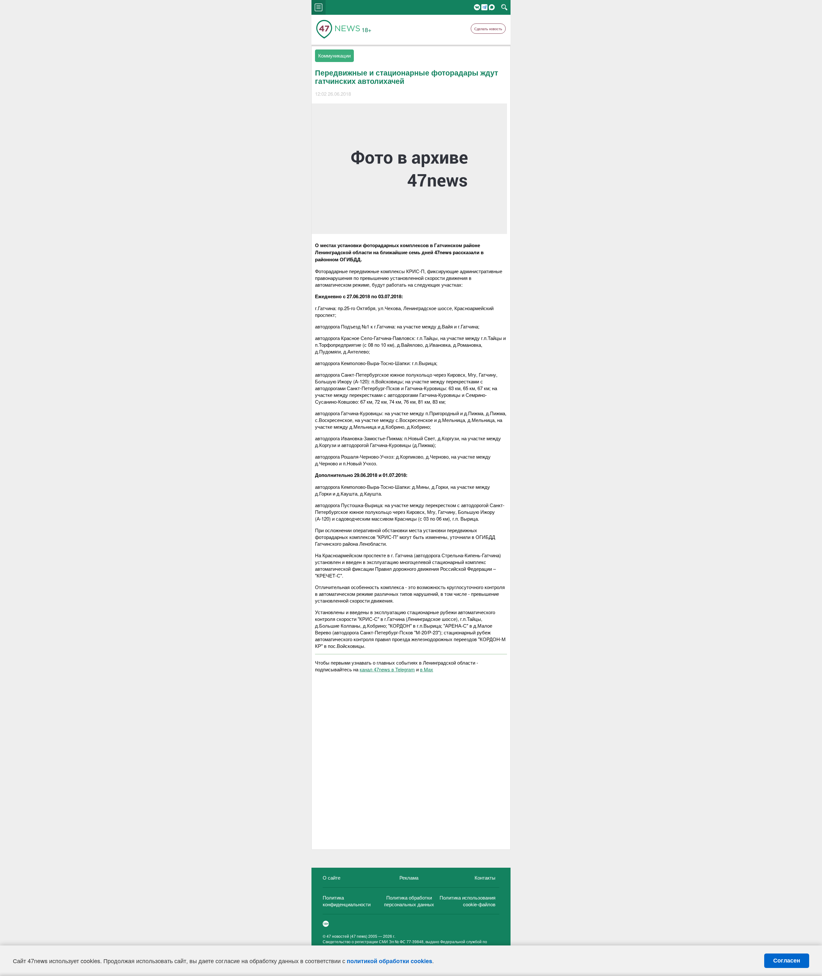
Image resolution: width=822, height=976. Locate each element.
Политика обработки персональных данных (409, 901)
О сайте (331, 877)
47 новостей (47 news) (347, 936)
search (504, 7)
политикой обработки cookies (389, 961)
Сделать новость (488, 28)
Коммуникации (334, 55)
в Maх (426, 669)
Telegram (484, 7)
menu (318, 7)
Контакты (485, 877)
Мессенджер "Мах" (492, 7)
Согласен (786, 960)
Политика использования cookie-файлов (467, 901)
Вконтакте (477, 7)
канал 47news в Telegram (387, 669)
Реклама (408, 877)
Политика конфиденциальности (347, 901)
